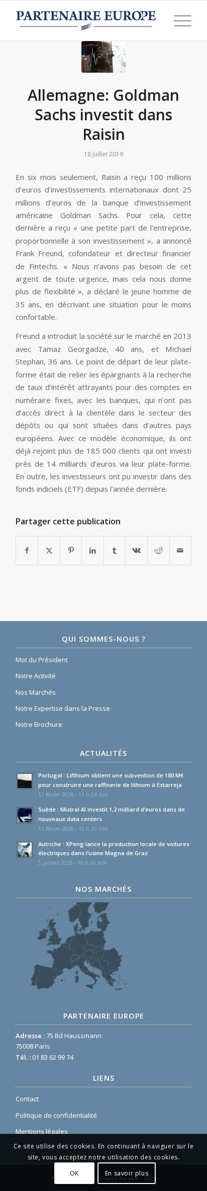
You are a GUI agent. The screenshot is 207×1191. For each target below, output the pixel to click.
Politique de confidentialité (56, 1115)
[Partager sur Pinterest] (71, 550)
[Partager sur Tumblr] (115, 550)
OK (74, 1173)
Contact (27, 1098)
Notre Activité (36, 675)
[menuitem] (177, 21)
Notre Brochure (39, 724)
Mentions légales (42, 1131)
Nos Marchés (36, 692)
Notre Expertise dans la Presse (63, 708)
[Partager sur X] (49, 550)
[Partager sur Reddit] (158, 550)
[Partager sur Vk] (136, 550)
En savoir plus (126, 1173)
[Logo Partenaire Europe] (86, 21)
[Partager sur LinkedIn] (93, 550)
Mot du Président (42, 659)
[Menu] (177, 21)
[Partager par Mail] (180, 550)
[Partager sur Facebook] (27, 550)
